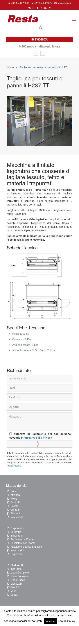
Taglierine (16, 554)
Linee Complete (19, 572)
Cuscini (14, 587)
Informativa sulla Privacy (36, 437)
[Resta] (23, 19)
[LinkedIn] (45, 7)
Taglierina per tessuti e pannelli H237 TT (43, 67)
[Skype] (29, 7)
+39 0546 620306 (20, 2)
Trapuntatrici (17, 528)
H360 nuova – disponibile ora (39, 46)
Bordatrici (15, 532)
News (13, 498)
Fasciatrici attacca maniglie (26, 546)
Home (10, 67)
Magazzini (16, 583)
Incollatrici (16, 569)
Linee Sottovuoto (20, 576)
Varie (13, 591)
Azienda (15, 495)
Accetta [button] (50, 621)
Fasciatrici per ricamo (22, 543)
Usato (13, 594)
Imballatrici (16, 535)
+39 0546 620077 (43, 2)
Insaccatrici (17, 550)
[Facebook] (37, 7)
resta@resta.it (64, 2)
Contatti (14, 509)
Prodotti (14, 502)
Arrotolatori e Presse (22, 539)
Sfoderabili (16, 565)
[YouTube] (41, 7)
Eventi (14, 506)
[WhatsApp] (33, 7)
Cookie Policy (66, 621)
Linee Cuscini (18, 580)
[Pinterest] (49, 7)
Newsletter (16, 517)
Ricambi (15, 513)
